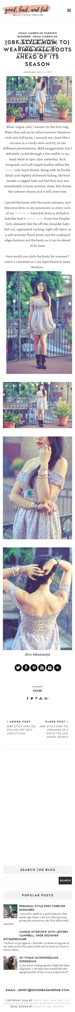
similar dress (34, 219)
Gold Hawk (22, 213)
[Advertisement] (37, 809)
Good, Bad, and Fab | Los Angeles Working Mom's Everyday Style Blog (37, 1002)
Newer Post (21, 727)
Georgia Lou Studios (49, 1006)
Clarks (9, 170)
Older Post (54, 729)
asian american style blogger (39, 38)
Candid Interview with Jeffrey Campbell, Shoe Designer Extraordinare (35, 935)
